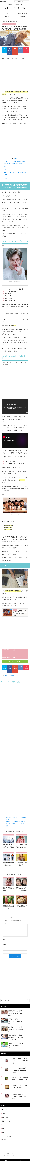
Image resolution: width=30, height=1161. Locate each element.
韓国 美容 (5, 1117)
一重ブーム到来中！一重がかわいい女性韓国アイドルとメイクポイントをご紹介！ (15, 1037)
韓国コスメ (5, 1128)
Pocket (26, 50)
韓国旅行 (4, 1132)
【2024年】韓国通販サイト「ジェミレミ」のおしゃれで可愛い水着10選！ (8, 889)
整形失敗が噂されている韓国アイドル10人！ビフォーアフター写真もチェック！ (15, 1013)
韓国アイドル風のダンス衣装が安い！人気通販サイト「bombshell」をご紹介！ (21, 846)
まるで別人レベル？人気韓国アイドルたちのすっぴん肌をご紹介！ (15, 1029)
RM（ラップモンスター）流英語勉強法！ (15, 173)
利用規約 (13, 1153)
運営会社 (18, 1153)
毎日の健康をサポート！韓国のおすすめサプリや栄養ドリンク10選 (8, 907)
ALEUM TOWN (12, 1160)
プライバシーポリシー (5, 1155)
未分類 (4, 1139)
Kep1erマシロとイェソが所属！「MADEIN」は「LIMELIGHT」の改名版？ (21, 889)
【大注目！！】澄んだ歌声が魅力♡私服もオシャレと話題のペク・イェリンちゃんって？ (17, 824)
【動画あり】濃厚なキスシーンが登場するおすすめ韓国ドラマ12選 (15, 1021)
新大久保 (4, 1109)
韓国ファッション (6, 1121)
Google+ (15, 52)
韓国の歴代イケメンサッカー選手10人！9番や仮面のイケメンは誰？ (15, 1045)
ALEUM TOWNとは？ (22, 13)
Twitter (4, 50)
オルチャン (5, 1124)
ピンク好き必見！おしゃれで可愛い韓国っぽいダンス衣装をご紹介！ (21, 864)
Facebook (9, 52)
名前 (4, 939)
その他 (4, 1113)
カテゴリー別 (7, 16)
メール (4, 944)
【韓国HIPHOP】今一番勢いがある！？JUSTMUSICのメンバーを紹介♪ (8, 864)
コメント (5, 923)
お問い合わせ (22, 16)
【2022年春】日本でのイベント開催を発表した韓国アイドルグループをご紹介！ (8, 846)
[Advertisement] (15, 76)
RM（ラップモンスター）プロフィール (15, 168)
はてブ (21, 49)
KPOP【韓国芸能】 (10, 675)
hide (16, 158)
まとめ (6, 178)
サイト (4, 949)
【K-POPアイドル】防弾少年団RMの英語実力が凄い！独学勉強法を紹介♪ (14, 162)
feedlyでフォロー (15, 661)
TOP (7, 13)
